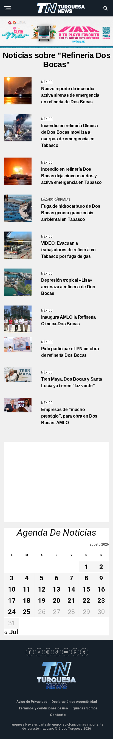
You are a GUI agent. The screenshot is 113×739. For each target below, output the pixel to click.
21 (71, 600)
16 (101, 589)
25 (26, 612)
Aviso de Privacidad (31, 702)
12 (42, 589)
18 (26, 600)
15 (86, 589)
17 (12, 600)
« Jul (11, 632)
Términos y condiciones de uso (43, 708)
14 (71, 589)
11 (26, 589)
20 (56, 600)
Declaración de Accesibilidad (74, 702)
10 (12, 589)
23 (101, 600)
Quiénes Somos (85, 708)
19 (42, 600)
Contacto (58, 715)
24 (12, 612)
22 (86, 600)
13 (56, 589)
